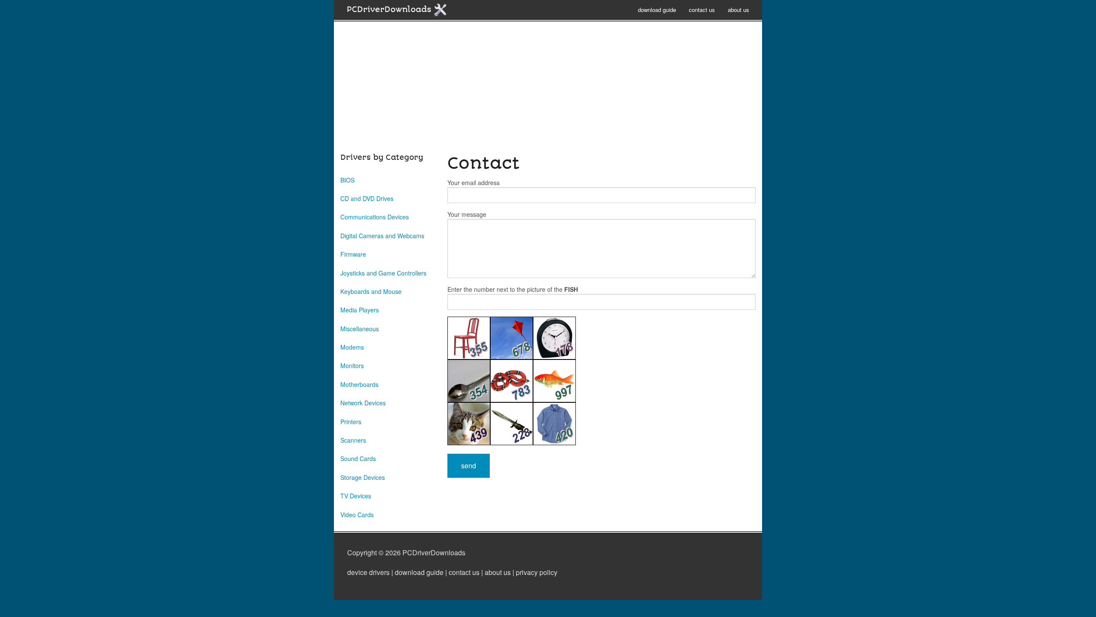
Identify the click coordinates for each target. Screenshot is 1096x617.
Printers (350, 421)
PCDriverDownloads (390, 9)
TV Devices (355, 495)
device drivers (368, 572)
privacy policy (536, 572)
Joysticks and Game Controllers (383, 273)
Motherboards (359, 384)
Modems (352, 347)
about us (738, 10)
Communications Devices (374, 217)
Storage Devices (362, 477)
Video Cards (357, 514)
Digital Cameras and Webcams (382, 235)
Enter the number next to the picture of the (512, 289)
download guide (657, 10)
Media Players (359, 310)
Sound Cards (358, 458)
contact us (702, 10)
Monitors (352, 365)
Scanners (353, 440)
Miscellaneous (359, 328)
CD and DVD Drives (366, 198)
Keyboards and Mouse (371, 291)
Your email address (473, 182)
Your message (466, 214)
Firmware (353, 254)
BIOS (347, 180)
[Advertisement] (548, 92)
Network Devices (363, 402)
